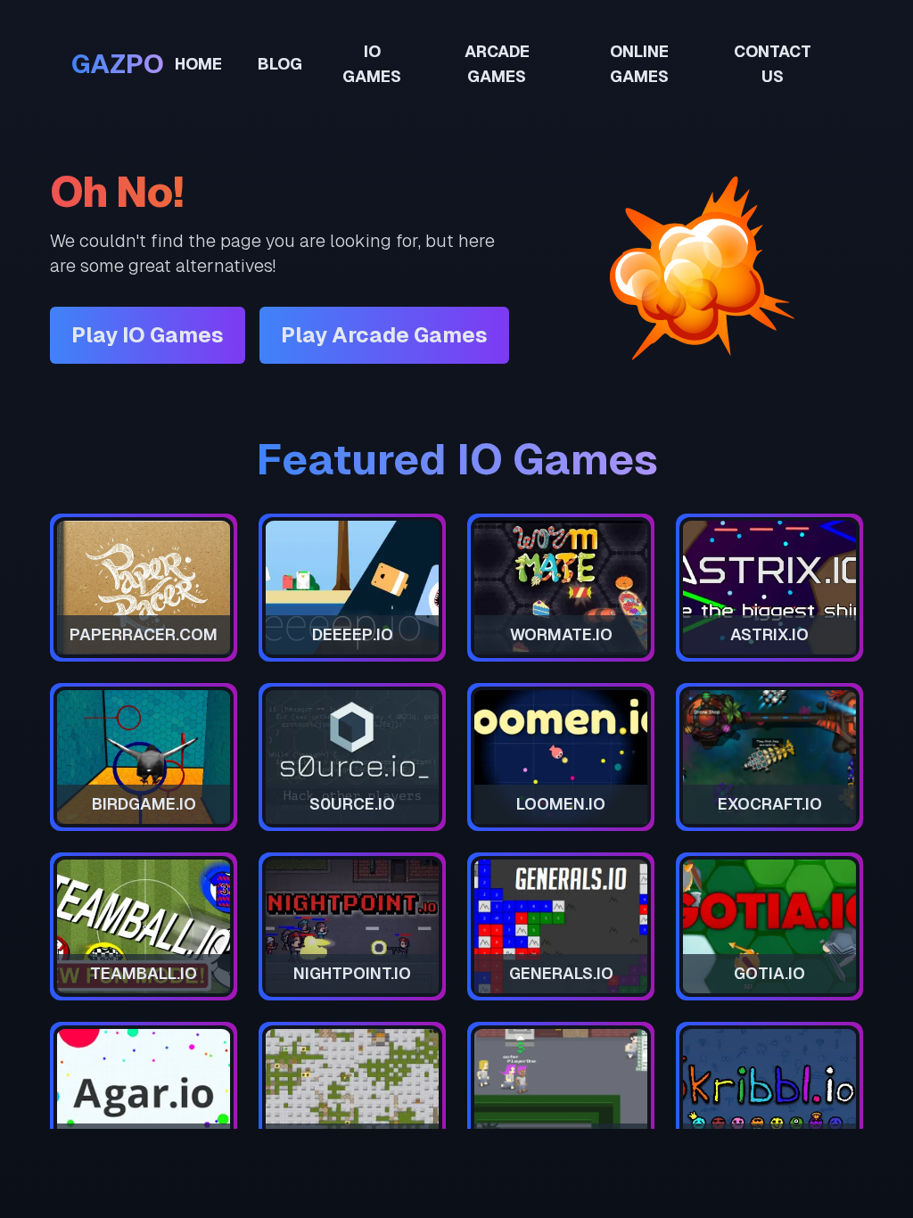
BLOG (280, 63)
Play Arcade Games (384, 335)
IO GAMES (371, 64)
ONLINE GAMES (639, 64)
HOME (198, 63)
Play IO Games (147, 335)
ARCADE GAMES (497, 64)
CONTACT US (772, 64)
